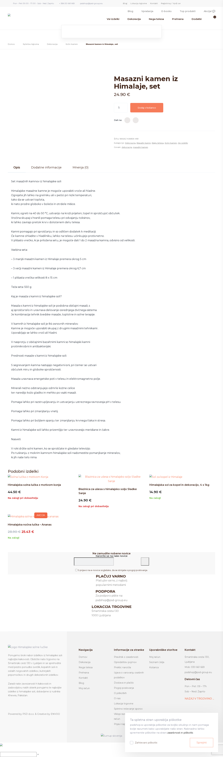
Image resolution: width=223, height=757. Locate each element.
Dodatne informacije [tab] (46, 167)
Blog (125, 3)
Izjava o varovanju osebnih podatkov (129, 675)
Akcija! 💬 (209, 11)
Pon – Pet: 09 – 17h (196, 686)
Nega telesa (156, 19)
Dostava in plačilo (124, 682)
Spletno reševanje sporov (128, 708)
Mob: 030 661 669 (195, 667)
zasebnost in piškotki (180, 732)
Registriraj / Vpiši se (171, 3)
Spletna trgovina (31, 44)
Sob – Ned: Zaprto (195, 691)
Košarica (154, 667)
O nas (117, 698)
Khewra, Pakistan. (18, 695)
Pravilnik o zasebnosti (126, 657)
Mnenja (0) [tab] (80, 167)
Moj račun (84, 688)
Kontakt (154, 3)
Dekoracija (134, 19)
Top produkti (188, 11)
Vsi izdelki (113, 19)
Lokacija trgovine (138, 3)
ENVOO (55, 714)
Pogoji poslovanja (124, 687)
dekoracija (127, 147)
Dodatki (197, 19)
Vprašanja (147, 11)
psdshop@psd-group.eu (198, 672)
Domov (11, 44)
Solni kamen (72, 44)
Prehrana (177, 19)
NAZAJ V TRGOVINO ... (199, 698)
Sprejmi (202, 742)
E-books (166, 11)
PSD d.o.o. (28, 714)
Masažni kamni (144, 143)
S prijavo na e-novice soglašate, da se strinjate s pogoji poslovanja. (113, 570)
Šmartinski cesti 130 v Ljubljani (25, 663)
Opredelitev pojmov (125, 662)
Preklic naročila (122, 667)
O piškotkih (120, 693)
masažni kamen (140, 147)
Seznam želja (156, 662)
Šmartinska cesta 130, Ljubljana (197, 659)
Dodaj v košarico (147, 107)
